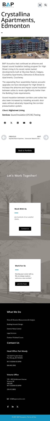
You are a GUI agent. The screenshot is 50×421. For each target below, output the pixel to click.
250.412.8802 (11, 389)
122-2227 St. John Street (15, 356)
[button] (40, 5)
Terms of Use (31, 417)
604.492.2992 (11, 365)
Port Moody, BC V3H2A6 (15, 358)
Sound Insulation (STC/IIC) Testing (25, 115)
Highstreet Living (17, 110)
